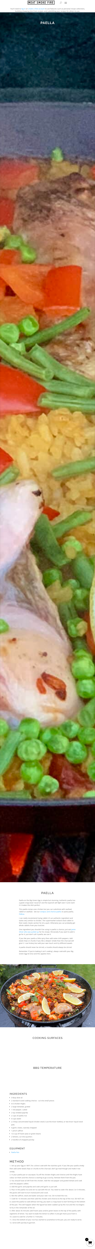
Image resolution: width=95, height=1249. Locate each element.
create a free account (36, 9)
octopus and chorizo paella (50, 912)
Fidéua (21, 914)
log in (23, 9)
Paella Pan (15, 1152)
